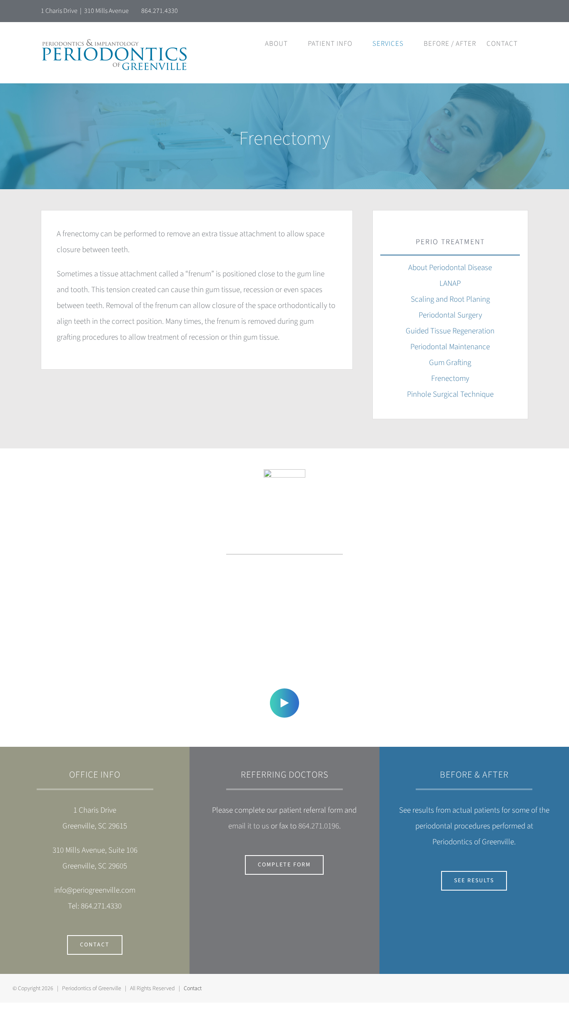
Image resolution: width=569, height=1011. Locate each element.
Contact (193, 988)
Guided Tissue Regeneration (450, 331)
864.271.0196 (318, 826)
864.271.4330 (159, 10)
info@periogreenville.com (94, 890)
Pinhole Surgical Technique (450, 394)
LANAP (450, 283)
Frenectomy (450, 378)
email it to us (248, 826)
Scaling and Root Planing (450, 299)
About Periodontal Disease (450, 267)
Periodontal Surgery (450, 315)
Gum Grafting (450, 362)
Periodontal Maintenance (450, 347)
